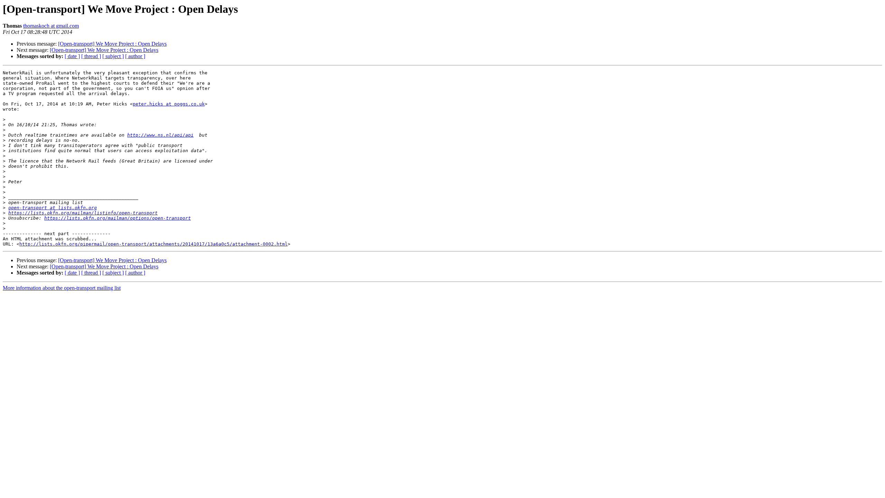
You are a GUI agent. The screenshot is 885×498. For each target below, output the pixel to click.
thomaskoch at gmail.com (51, 26)
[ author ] (135, 56)
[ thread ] (91, 56)
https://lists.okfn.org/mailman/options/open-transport (117, 218)
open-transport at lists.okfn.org (52, 207)
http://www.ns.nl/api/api (160, 135)
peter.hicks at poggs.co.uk (169, 104)
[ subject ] (113, 56)
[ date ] (72, 56)
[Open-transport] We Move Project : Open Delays (112, 44)
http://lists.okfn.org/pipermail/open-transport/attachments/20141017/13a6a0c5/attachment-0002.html (153, 244)
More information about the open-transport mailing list (62, 288)
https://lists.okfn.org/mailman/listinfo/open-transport (83, 212)
